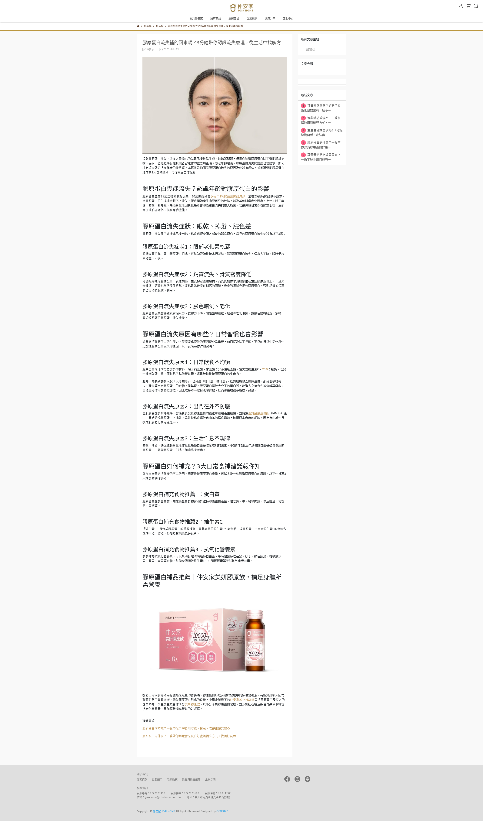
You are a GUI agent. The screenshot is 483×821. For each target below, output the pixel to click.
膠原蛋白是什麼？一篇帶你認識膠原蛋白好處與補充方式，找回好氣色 (189, 736)
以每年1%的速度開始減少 (227, 196)
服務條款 (142, 779)
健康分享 (270, 18)
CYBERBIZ (222, 811)
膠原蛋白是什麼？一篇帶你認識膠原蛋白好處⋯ (321, 145)
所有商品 (215, 18)
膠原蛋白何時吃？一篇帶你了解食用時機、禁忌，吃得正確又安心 (186, 728)
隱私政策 (172, 779)
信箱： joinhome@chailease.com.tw (159, 797)
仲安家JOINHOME (242, 700)
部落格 (310, 50)
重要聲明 (157, 779)
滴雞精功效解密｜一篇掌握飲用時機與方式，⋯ (321, 120)
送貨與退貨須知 (191, 779)
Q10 (265, 369)
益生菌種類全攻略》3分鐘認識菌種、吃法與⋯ (321, 132)
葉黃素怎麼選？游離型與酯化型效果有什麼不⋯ (321, 108)
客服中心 (288, 18)
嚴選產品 (233, 18)
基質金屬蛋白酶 (258, 413)
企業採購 (252, 18)
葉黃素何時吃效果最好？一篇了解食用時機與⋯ (321, 157)
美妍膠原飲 (192, 704)
